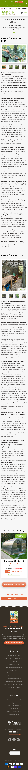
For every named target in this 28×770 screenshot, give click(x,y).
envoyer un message (15, 734)
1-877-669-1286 (22, 8)
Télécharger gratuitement (14, 642)
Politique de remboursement (14, 684)
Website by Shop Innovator (10, 761)
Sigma (14, 703)
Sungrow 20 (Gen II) (16, 29)
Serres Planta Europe (14, 673)
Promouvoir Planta (14, 687)
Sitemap (19, 760)
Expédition (14, 661)
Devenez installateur (14, 678)
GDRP (15, 760)
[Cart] (21, 13)
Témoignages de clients (14, 667)
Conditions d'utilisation (14, 681)
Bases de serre (14, 714)
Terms (11, 760)
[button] (25, 13)
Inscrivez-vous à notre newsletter (14, 658)
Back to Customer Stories (15, 594)
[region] (14, 3)
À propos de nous (14, 655)
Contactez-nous (14, 664)
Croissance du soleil (14, 700)
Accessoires (14, 708)
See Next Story (13, 598)
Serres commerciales (14, 705)
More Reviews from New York (14, 584)
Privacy (6, 760)
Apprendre (14, 670)
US (4, 8)
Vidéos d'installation (14, 711)
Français (13, 753)
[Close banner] (26, 3)
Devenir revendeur (14, 676)
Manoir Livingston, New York (17, 27)
